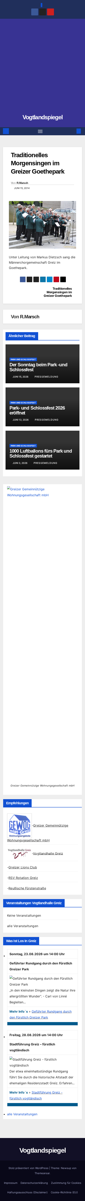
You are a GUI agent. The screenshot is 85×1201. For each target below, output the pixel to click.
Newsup (66, 1168)
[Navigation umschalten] (40, 131)
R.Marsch (22, 182)
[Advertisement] (42, 68)
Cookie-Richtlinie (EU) (64, 1192)
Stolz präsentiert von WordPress (28, 1168)
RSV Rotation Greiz (23, 878)
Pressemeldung (46, 376)
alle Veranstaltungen (22, 926)
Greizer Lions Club (22, 867)
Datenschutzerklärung (34, 1182)
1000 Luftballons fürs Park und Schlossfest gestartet (40, 453)
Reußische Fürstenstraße (27, 888)
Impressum (10, 1182)
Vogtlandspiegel (43, 117)
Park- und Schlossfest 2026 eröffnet (37, 410)
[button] (73, 131)
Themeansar (42, 1173)
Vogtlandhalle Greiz (48, 853)
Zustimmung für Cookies (66, 1182)
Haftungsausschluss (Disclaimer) (27, 1192)
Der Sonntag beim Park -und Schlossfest (38, 367)
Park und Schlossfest (23, 359)
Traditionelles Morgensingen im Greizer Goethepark (58, 292)
